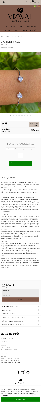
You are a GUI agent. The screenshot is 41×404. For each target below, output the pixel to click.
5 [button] (22, 115)
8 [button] (30, 115)
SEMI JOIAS (20, 36)
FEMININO (8, 36)
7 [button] (28, 115)
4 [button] (19, 115)
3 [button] (16, 115)
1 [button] (10, 115)
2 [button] (13, 115)
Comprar (20, 163)
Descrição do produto (10, 178)
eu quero (20, 299)
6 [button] (25, 115)
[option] (20, 82)
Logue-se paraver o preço (34, 124)
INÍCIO (2, 36)
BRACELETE (14, 36)
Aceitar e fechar (20, 399)
